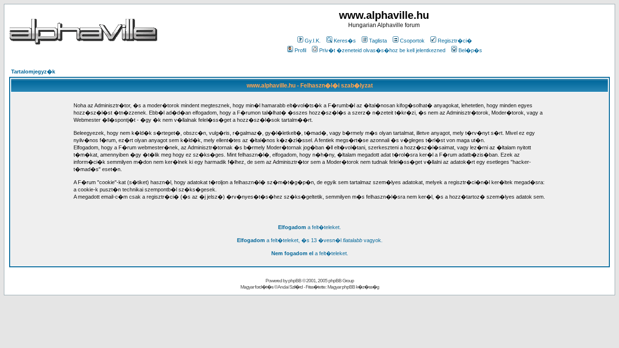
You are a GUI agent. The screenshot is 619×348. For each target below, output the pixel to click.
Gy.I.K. (313, 41)
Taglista (378, 41)
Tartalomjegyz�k (33, 71)
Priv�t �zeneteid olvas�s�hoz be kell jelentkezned (382, 50)
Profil (300, 50)
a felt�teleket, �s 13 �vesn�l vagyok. (310, 240)
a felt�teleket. (309, 227)
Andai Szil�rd (290, 287)
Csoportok (412, 41)
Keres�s (345, 41)
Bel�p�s (470, 50)
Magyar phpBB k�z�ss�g (353, 287)
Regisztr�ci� (455, 41)
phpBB (294, 280)
